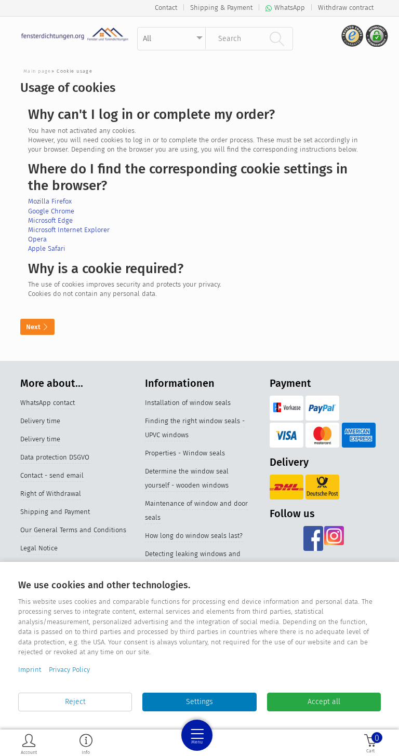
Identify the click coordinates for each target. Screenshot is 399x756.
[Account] (28, 744)
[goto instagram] (334, 538)
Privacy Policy (69, 669)
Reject (75, 701)
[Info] (85, 744)
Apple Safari (46, 248)
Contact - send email (52, 475)
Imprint (29, 669)
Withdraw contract (346, 7)
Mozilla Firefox (50, 201)
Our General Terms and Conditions (73, 530)
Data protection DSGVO (54, 457)
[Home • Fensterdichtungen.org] (74, 34)
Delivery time (40, 421)
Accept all (324, 701)
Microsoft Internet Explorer (69, 230)
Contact (166, 7)
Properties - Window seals (185, 453)
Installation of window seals (188, 403)
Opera (37, 239)
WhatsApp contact (47, 403)
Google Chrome (51, 211)
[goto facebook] (313, 538)
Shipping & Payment (221, 7)
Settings (199, 701)
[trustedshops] (351, 40)
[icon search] (276, 38)
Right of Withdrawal (50, 493)
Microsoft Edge (50, 220)
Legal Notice (39, 548)
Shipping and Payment (55, 512)
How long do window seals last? (194, 535)
